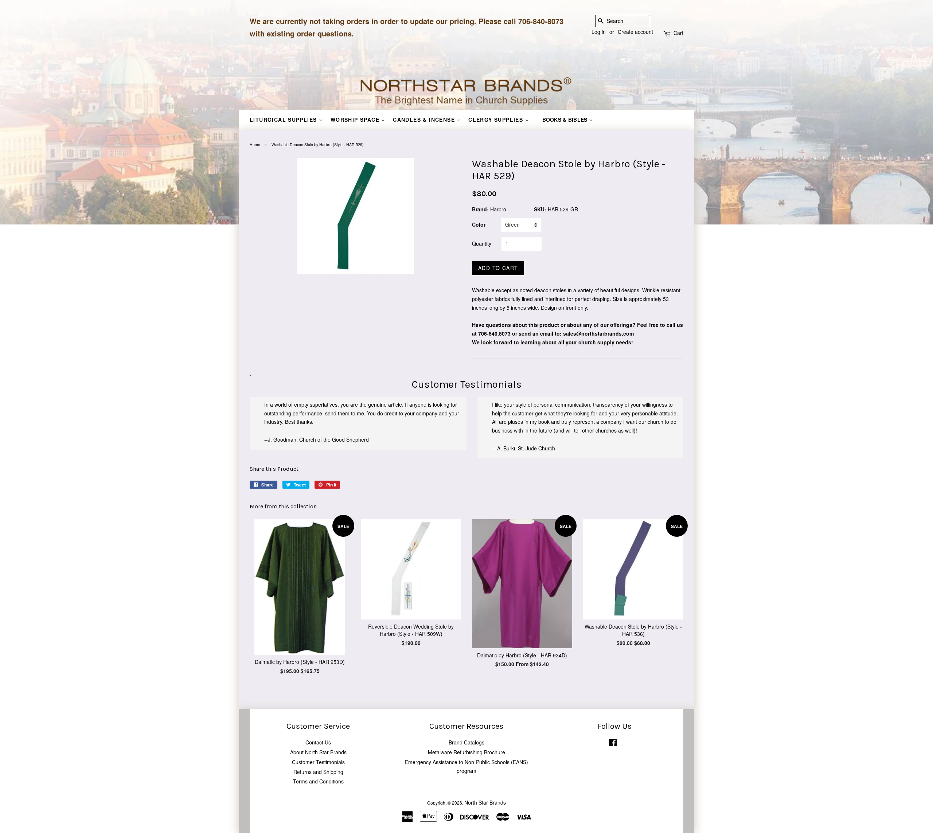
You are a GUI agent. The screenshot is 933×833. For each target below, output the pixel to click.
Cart (678, 32)
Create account (635, 31)
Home (255, 144)
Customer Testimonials (318, 762)
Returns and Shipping (318, 771)
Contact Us (318, 742)
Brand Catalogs (466, 742)
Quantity (481, 243)
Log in (599, 31)
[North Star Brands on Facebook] (613, 744)
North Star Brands (485, 802)
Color (478, 224)
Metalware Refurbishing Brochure (466, 752)
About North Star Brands (318, 752)
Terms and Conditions (318, 781)
